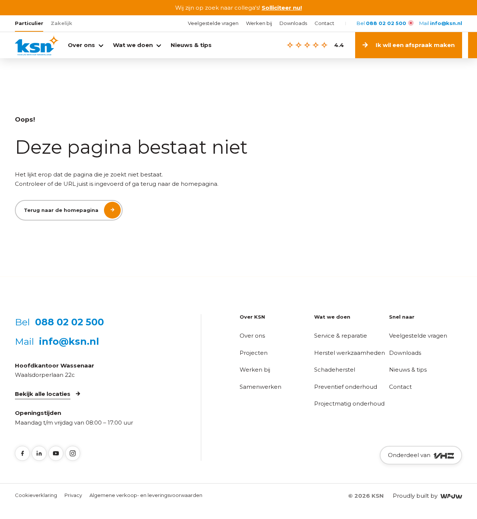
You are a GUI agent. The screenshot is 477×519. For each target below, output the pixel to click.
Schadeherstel (334, 369)
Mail (440, 23)
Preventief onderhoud (345, 386)
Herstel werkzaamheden (349, 352)
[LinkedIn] (39, 453)
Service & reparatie (340, 335)
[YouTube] (55, 453)
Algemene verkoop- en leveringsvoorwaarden (145, 495)
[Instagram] (72, 453)
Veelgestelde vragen (213, 23)
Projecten (254, 352)
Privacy (73, 495)
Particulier (29, 23)
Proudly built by (416, 495)
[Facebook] (22, 453)
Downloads (293, 23)
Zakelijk (61, 23)
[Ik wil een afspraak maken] (472, 45)
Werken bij (259, 23)
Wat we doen (133, 45)
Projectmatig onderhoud (349, 403)
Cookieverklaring (36, 495)
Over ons (81, 45)
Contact (324, 23)
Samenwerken (260, 386)
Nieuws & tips (191, 45)
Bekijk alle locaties (42, 393)
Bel (381, 23)
